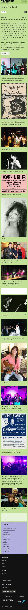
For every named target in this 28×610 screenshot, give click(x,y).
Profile (3, 12)
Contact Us (4, 574)
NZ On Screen (8, 600)
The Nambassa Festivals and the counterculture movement (10, 528)
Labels (3, 563)
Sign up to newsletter (10, 591)
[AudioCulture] (7, 1)
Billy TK (5, 541)
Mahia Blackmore (7, 534)
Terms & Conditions (6, 580)
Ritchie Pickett (6, 544)
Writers (4, 577)
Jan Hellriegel (6, 551)
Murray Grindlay (7, 539)
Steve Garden (6, 546)
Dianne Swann (6, 537)
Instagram (6, 587)
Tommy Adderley (7, 549)
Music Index (5, 557)
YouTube (8, 587)
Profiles (4, 560)
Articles (4, 566)
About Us (4, 570)
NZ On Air (22, 601)
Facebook (25, 12)
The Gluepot (6, 532)
